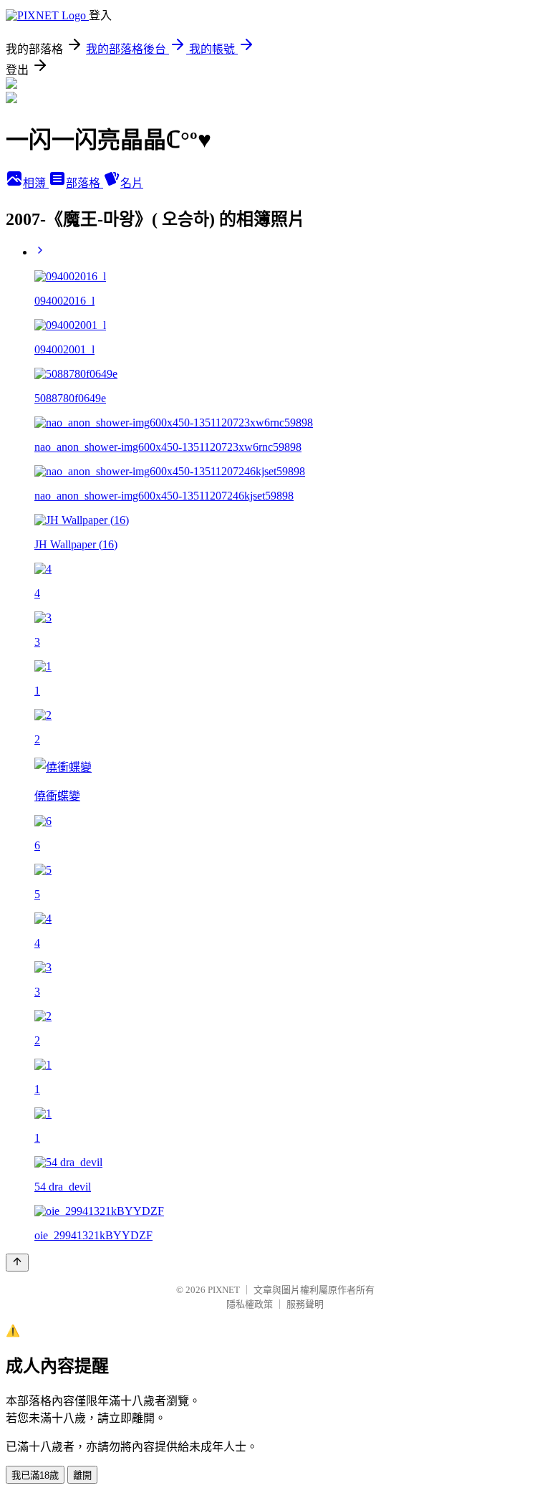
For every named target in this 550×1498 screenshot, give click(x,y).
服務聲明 (305, 1304)
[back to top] (17, 1263)
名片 (131, 183)
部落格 (84, 183)
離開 (82, 1475)
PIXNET (224, 1289)
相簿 (36, 183)
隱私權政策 (249, 1304)
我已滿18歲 (35, 1475)
